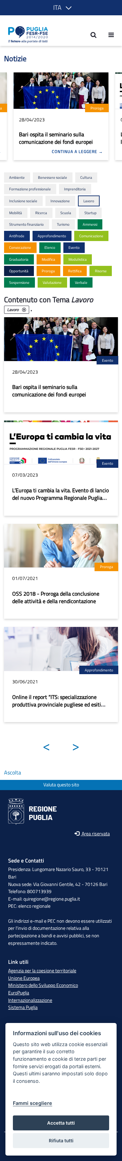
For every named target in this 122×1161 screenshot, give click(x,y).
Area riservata (95, 833)
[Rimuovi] (24, 310)
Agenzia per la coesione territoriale (42, 970)
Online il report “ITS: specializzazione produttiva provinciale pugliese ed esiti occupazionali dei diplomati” (56, 704)
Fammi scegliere (32, 1103)
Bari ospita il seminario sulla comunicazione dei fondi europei (56, 138)
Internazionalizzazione (30, 1000)
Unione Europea (24, 978)
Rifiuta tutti (61, 1140)
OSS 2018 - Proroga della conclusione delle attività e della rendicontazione (55, 597)
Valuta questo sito (61, 784)
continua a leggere (75, 152)
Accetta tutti (61, 1123)
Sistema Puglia (23, 1007)
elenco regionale (34, 906)
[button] (61, 8)
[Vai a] (26, 34)
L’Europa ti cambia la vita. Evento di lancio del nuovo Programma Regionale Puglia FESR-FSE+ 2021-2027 (60, 497)
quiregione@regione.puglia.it (51, 899)
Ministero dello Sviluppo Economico (43, 985)
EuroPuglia (18, 992)
